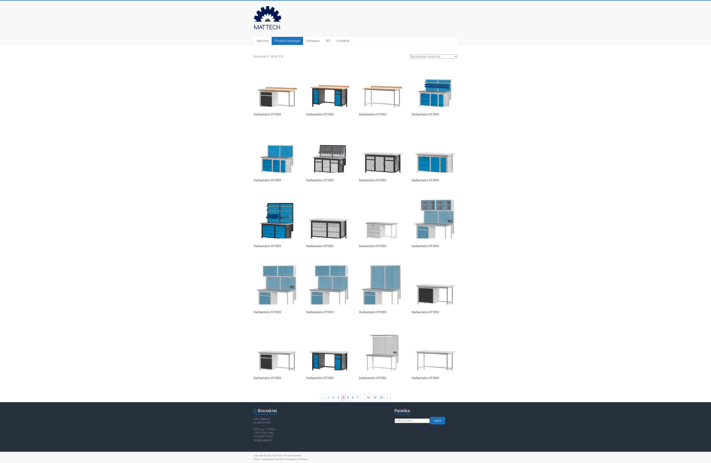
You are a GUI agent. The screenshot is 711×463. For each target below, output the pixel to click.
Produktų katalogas (287, 41)
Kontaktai (343, 41)
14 (368, 397)
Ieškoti (437, 420)
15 (374, 397)
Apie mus (263, 41)
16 (381, 397)
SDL (328, 41)
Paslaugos (313, 41)
